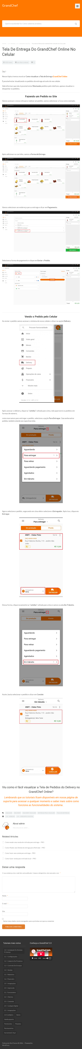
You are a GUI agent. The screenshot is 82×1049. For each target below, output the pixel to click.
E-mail (5, 903)
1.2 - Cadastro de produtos (13, 961)
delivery (17, 813)
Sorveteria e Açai (10, 1033)
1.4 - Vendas (11, 43)
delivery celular (29, 813)
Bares (18, 1015)
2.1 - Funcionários (10, 992)
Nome (5, 896)
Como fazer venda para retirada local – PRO (20, 859)
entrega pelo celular (46, 813)
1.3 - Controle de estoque (13, 965)
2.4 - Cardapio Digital (23, 43)
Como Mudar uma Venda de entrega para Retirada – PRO (25, 848)
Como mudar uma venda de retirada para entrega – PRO (24, 842)
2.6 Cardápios (8, 1015)
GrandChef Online (60, 76)
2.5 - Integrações (10, 1010)
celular (9, 813)
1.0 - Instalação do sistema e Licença (13, 951)
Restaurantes (8, 1028)
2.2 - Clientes (8, 997)
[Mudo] (47, 958)
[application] (41, 954)
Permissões (8, 1024)
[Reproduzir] (33, 958)
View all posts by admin (21, 828)
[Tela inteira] (50, 958)
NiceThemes (14, 1043)
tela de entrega (63, 813)
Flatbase (5, 1043)
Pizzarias (18, 1024)
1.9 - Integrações (10, 983)
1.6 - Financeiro (9, 979)
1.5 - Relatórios (9, 974)
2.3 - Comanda (9, 1001)
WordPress (5, 1045)
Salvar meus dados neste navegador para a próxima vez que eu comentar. (28, 921)
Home (4, 43)
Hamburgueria (9, 1019)
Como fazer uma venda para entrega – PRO (20, 853)
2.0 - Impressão (9, 988)
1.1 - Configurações (10, 956)
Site (3, 911)
